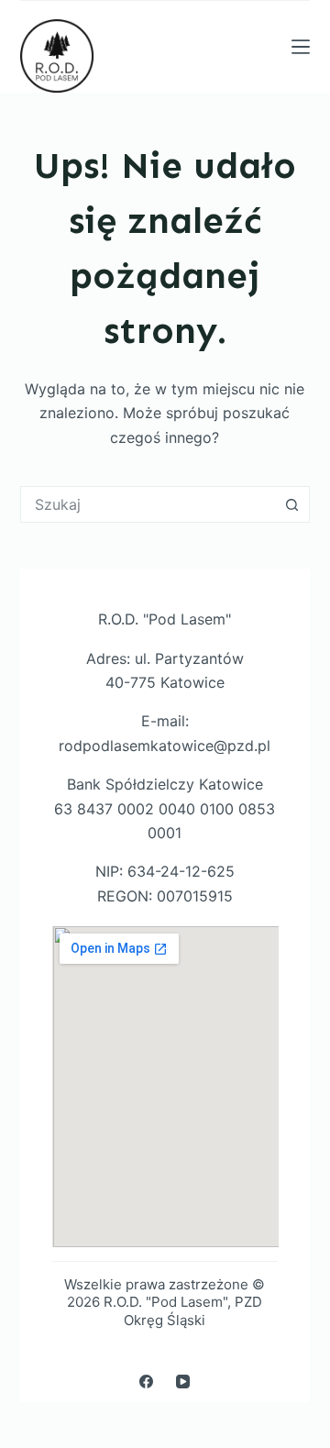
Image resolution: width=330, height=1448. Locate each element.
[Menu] (301, 47)
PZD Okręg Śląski (193, 1311)
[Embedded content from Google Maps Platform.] (165, 1086)
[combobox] (148, 504)
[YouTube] (183, 1381)
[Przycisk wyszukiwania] (291, 504)
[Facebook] (146, 1381)
